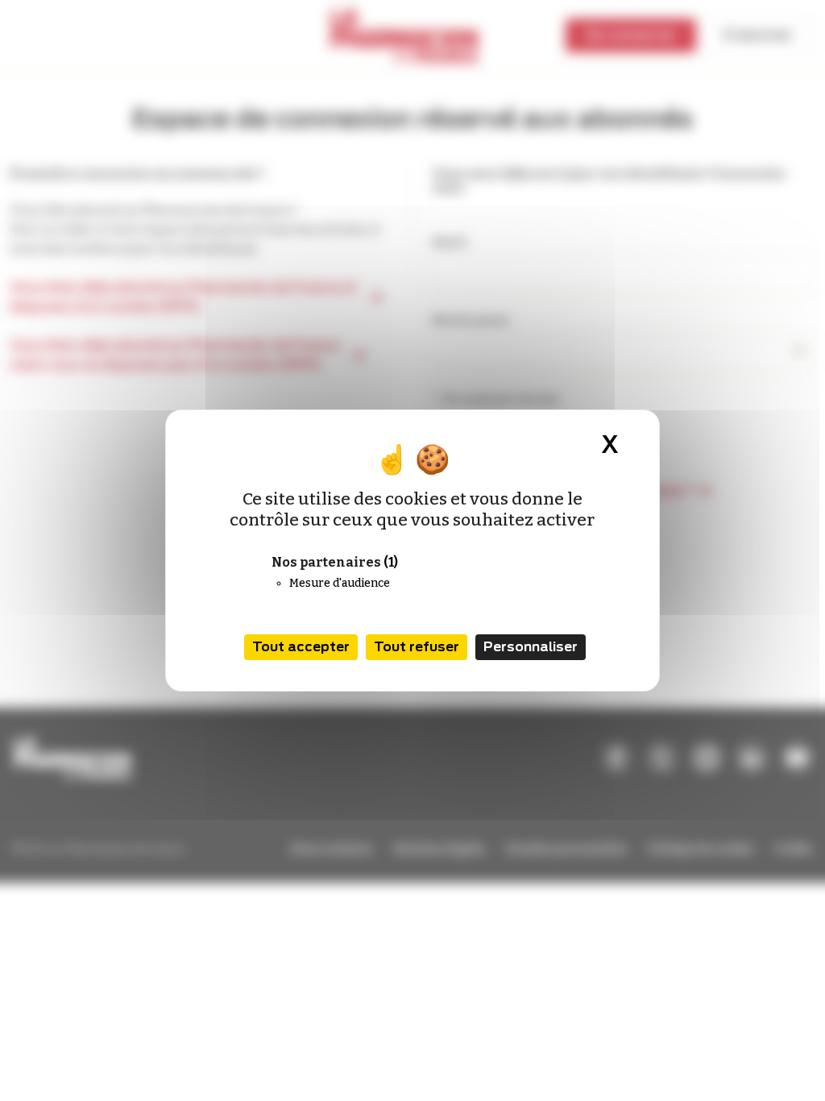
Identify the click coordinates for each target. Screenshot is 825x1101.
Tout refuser (416, 646)
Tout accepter (301, 646)
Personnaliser (530, 646)
